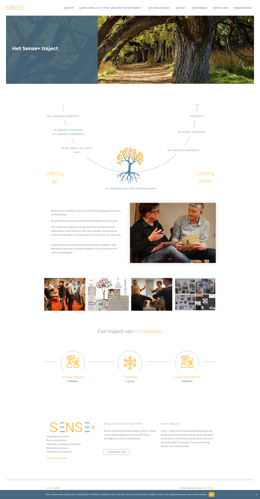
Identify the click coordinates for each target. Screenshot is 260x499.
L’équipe (69, 7)
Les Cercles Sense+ (159, 7)
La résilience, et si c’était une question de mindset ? (111, 7)
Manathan (208, 487)
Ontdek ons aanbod (56, 457)
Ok (211, 494)
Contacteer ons (116, 451)
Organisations (243, 7)
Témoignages (199, 7)
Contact (181, 7)
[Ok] (256, 494)
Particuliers (220, 7)
